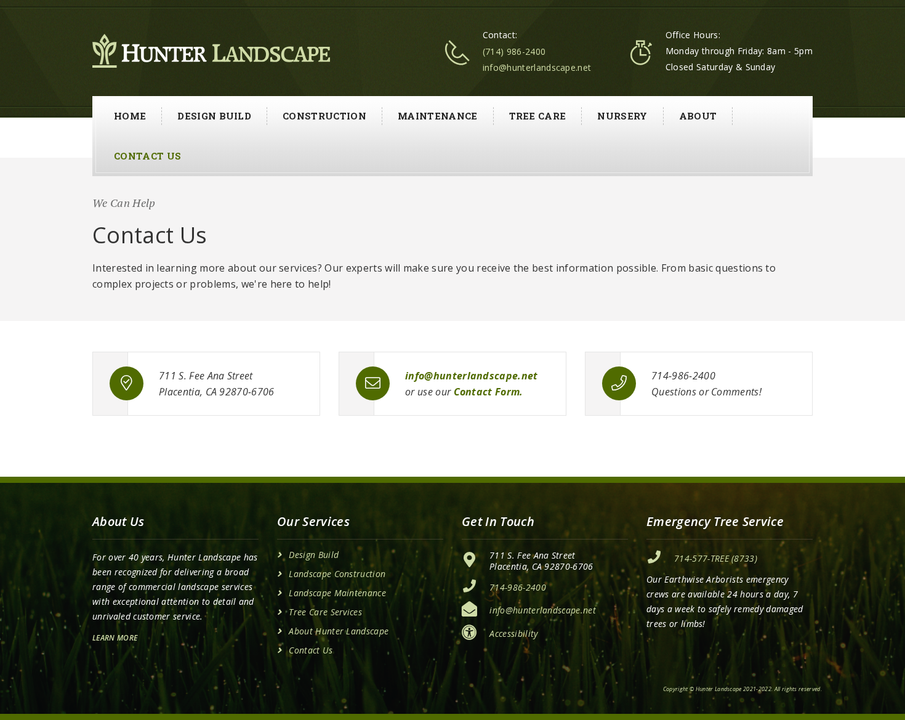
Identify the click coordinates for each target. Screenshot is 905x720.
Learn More (114, 638)
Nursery (622, 116)
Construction (324, 116)
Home (130, 116)
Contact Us (147, 156)
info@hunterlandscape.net (537, 67)
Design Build (214, 116)
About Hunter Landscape (338, 631)
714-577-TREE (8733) (715, 558)
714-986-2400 (517, 587)
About (698, 116)
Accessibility (513, 633)
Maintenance (438, 116)
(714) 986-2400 (514, 51)
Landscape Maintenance (337, 593)
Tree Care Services (325, 612)
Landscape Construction (337, 574)
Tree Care (537, 116)
